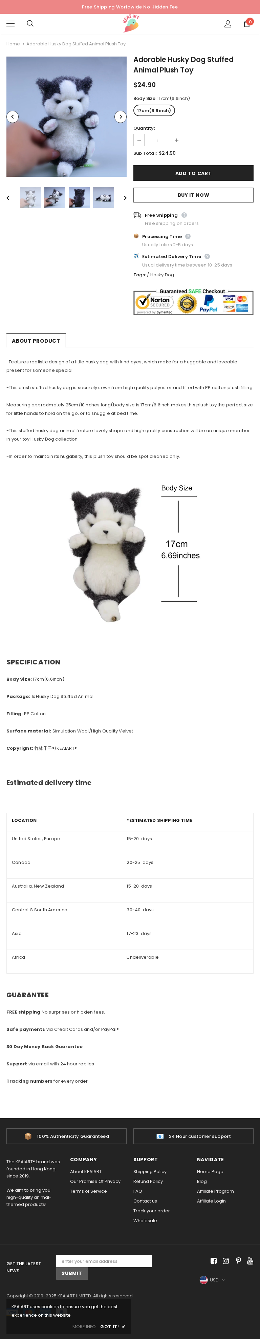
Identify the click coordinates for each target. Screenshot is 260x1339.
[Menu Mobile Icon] (10, 24)
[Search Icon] (37, 23)
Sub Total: (145, 153)
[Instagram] (224, 1261)
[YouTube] (249, 1261)
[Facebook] (212, 1261)
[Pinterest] (237, 1261)
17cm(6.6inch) (154, 110)
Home (13, 44)
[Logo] (131, 23)
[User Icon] (228, 23)
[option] (66, 117)
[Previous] (12, 117)
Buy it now (194, 195)
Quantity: (144, 128)
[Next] (120, 117)
